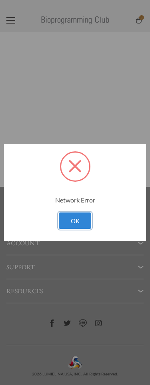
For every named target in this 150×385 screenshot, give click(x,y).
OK (75, 220)
